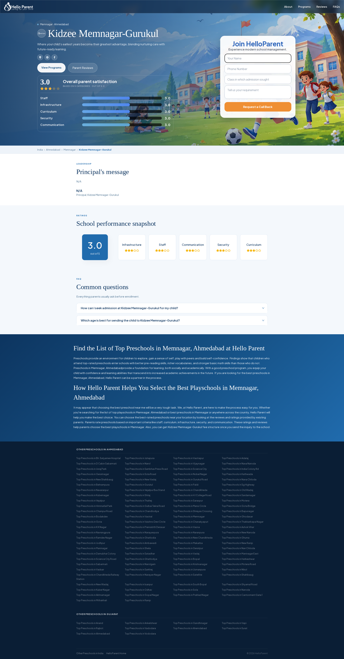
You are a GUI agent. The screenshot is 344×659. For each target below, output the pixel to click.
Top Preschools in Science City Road (96, 558)
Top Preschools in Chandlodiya (142, 511)
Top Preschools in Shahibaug (237, 574)
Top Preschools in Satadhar (140, 553)
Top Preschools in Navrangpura (93, 532)
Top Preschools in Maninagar (92, 548)
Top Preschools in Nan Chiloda (238, 548)
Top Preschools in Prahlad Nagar (191, 594)
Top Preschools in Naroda (236, 589)
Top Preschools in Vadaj (186, 553)
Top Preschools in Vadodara (140, 628)
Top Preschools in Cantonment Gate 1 (242, 594)
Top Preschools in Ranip (138, 600)
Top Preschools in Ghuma (235, 537)
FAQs (336, 6)
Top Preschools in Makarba (188, 543)
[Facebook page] (54, 57)
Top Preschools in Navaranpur (92, 490)
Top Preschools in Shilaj (137, 495)
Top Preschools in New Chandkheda (192, 537)
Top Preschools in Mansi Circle (189, 505)
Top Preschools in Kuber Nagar (93, 589)
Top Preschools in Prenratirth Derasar (145, 527)
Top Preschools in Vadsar (90, 569)
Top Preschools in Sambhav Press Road (146, 468)
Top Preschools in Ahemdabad (190, 628)
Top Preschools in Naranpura (188, 532)
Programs (304, 6)
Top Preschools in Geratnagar (92, 474)
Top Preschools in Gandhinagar (190, 623)
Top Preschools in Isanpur (139, 584)
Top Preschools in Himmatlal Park (94, 505)
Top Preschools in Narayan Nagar (143, 574)
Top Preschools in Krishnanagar (190, 564)
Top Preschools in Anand (89, 623)
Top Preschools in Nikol (234, 569)
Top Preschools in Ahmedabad (93, 633)
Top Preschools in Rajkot (89, 628)
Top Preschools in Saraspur (188, 500)
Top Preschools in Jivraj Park (91, 468)
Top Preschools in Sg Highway (238, 484)
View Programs (51, 67)
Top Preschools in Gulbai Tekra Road (145, 505)
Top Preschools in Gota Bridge (238, 505)
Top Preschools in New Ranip (237, 543)
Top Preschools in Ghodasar (237, 516)
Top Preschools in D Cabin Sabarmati (96, 463)
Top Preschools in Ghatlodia (140, 537)
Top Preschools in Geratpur (188, 548)
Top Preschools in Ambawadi (140, 543)
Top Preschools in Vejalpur (90, 500)
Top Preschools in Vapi (234, 623)
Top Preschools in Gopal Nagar (142, 594)
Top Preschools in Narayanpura (142, 532)
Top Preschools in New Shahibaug (94, 479)
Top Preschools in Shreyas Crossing (192, 511)
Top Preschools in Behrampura (92, 484)
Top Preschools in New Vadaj (140, 479)
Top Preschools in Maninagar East (240, 553)
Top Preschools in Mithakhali (91, 600)
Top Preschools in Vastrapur (188, 458)
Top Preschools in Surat (234, 628)
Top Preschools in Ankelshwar (141, 623)
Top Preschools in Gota (89, 521)
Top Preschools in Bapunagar (238, 511)
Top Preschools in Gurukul (139, 484)
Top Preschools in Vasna (186, 527)
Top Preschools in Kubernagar (92, 495)
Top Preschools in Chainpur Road (94, 511)
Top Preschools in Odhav (138, 589)
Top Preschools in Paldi (186, 484)
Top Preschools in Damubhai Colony (96, 553)
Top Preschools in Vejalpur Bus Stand (145, 490)
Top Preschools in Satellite (187, 574)
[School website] (47, 57)
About (288, 6)
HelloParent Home (116, 653)
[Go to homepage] (18, 6)
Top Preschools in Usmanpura (189, 569)
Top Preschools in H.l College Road (192, 495)
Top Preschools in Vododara (140, 633)
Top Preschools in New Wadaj (92, 584)
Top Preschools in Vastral (138, 516)
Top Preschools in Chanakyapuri (190, 521)
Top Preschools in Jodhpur (90, 543)
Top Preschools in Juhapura (139, 458)
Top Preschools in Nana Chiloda (239, 479)
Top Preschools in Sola (185, 589)
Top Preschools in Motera (235, 500)
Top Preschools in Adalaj (235, 458)
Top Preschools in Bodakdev (92, 516)
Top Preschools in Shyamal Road (239, 584)
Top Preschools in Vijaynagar (189, 463)
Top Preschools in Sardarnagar (238, 495)
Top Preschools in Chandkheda (190, 490)
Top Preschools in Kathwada (237, 474)
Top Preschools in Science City (190, 468)
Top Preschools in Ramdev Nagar (94, 537)
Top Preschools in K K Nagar (91, 527)
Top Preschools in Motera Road (239, 564)
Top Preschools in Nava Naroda (239, 463)
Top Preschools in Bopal (186, 558)
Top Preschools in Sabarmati (92, 564)
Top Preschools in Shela (138, 548)
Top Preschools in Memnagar (189, 516)
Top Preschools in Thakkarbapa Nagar (242, 521)
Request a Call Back (258, 107)
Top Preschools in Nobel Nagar (190, 474)
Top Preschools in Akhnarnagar (93, 594)
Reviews (321, 6)
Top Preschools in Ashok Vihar (238, 527)
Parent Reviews (82, 68)
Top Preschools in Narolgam (140, 564)
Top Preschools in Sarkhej (139, 569)
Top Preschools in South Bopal (190, 584)
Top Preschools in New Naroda (238, 532)
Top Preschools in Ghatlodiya (141, 558)
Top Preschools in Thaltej (138, 500)
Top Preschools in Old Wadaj (237, 490)
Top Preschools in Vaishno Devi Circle (145, 521)
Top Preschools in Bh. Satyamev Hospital (98, 458)
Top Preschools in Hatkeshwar (238, 558)
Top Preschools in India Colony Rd (240, 468)
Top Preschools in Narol (137, 463)
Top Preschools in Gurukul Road (190, 479)
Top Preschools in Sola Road (140, 474)
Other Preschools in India (89, 653)
